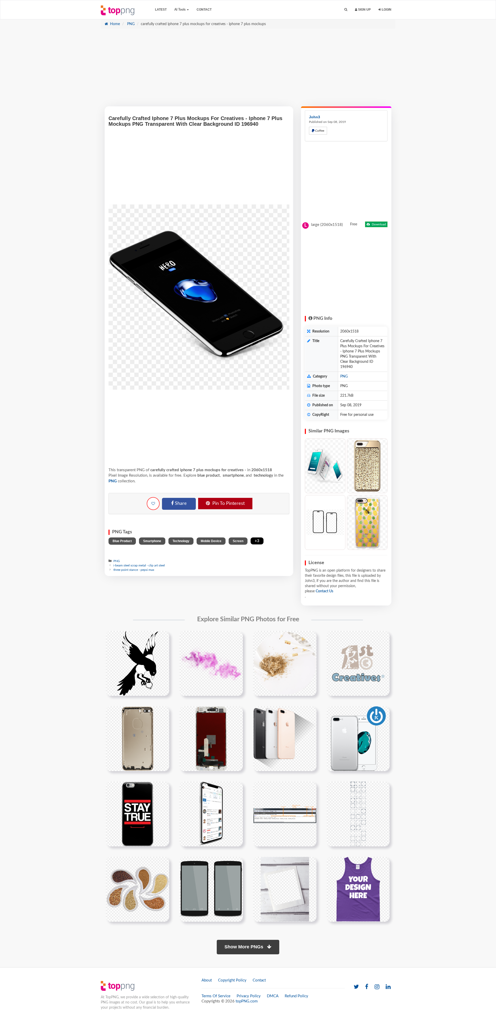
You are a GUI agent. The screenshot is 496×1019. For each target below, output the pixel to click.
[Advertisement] (248, 70)
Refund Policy (296, 996)
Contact (204, 9)
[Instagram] (377, 987)
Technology (181, 541)
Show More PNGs (244, 946)
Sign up (364, 9)
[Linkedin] (388, 987)
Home (114, 24)
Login (386, 9)
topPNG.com (247, 1001)
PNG (130, 24)
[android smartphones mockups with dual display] (211, 889)
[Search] (345, 10)
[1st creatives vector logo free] (358, 663)
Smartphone (152, 541)
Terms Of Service (216, 996)
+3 (257, 541)
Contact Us (324, 591)
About (207, 980)
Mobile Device (211, 541)
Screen (238, 541)
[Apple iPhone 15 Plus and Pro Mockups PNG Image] (325, 522)
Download (378, 224)
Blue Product (122, 541)
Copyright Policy (232, 980)
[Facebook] (366, 987)
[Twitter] (356, 987)
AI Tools (180, 9)
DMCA (272, 996)
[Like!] (153, 503)
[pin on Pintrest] (162, 637)
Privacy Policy (249, 996)
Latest (161, 9)
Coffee (319, 130)
